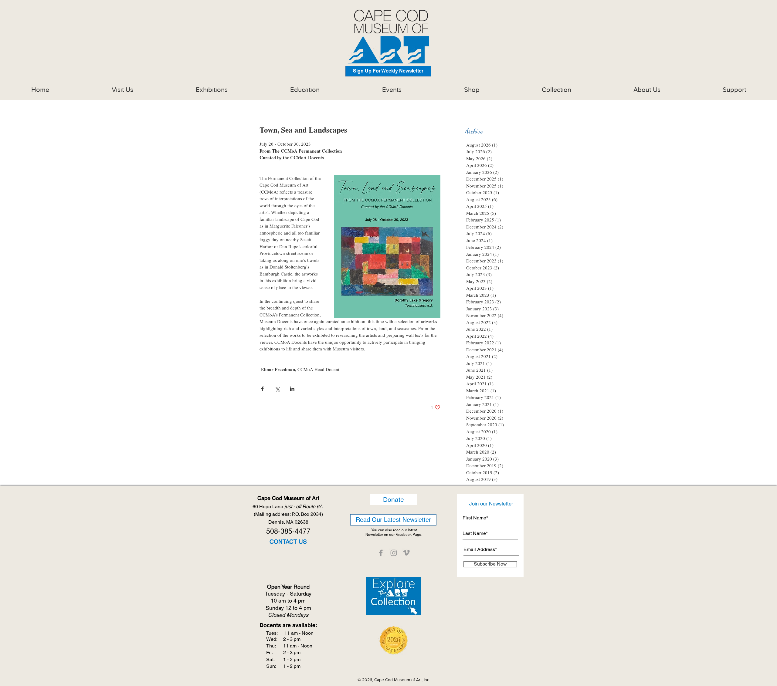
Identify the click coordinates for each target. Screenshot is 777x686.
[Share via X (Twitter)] (277, 389)
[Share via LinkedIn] (292, 389)
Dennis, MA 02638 (288, 522)
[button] (212, 87)
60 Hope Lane (288, 506)
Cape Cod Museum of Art (288, 498)
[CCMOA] (381, 553)
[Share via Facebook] (262, 389)
